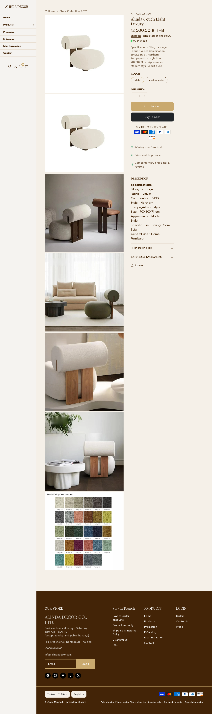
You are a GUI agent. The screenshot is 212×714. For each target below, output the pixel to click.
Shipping (136, 36)
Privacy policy (122, 702)
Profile (180, 627)
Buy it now (152, 117)
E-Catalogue (120, 640)
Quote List (182, 621)
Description (139, 178)
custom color (158, 80)
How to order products (121, 618)
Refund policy (107, 702)
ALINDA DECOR (16, 6)
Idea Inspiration (153, 637)
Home (51, 11)
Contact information (173, 702)
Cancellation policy (194, 702)
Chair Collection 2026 (73, 11)
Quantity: (138, 89)
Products (149, 621)
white (137, 80)
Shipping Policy (141, 248)
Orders (180, 616)
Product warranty (123, 625)
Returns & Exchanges (146, 256)
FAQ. (115, 645)
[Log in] (15, 66)
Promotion (150, 627)
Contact (149, 643)
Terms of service (138, 702)
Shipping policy (155, 702)
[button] (10, 66)
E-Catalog (150, 632)
